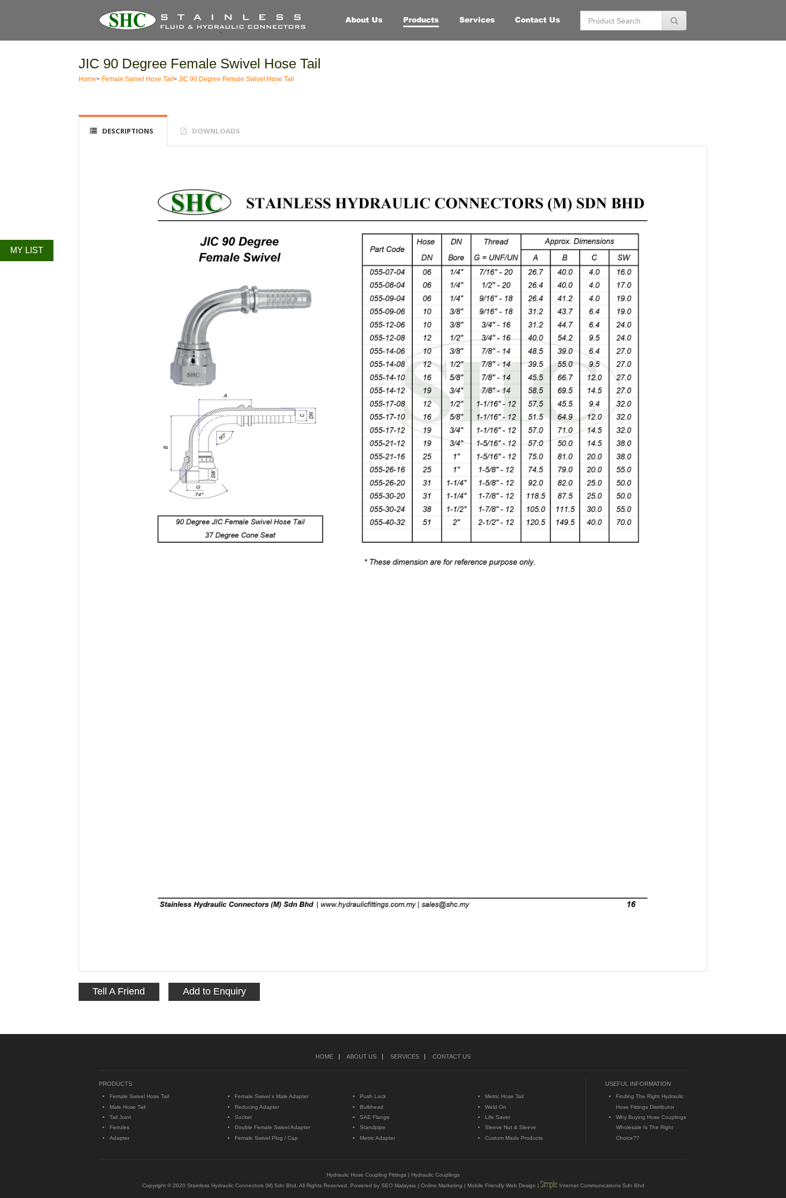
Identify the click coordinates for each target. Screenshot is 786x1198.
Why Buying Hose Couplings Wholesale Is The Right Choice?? (651, 1127)
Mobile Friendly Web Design (501, 1185)
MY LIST (26, 250)
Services (477, 19)
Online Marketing (442, 1185)
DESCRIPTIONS (127, 131)
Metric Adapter (377, 1138)
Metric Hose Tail (504, 1096)
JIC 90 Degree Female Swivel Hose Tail (200, 64)
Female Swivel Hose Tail (137, 79)
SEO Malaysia (398, 1185)
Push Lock (373, 1096)
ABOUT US (361, 1056)
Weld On (495, 1107)
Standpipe (373, 1127)
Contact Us (537, 19)
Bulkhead (371, 1107)
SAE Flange (375, 1117)
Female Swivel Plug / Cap (266, 1138)
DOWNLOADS (216, 131)
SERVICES (404, 1056)
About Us (364, 19)
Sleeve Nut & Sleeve (510, 1127)
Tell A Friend (119, 991)
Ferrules (119, 1127)
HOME (324, 1056)
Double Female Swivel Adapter (272, 1127)
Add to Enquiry (214, 991)
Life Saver (497, 1117)
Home (87, 79)
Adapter (119, 1138)
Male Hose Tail (127, 1107)
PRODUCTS (115, 1083)
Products (421, 19)
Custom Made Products (514, 1138)
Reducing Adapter (257, 1107)
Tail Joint (120, 1117)
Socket (243, 1117)
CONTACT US (452, 1056)
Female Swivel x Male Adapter (272, 1096)
